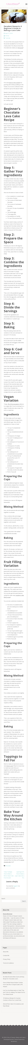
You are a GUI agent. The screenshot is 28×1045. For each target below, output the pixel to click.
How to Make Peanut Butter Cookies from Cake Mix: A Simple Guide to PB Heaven (13, 984)
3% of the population (13, 404)
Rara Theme (14, 1039)
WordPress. (14, 1041)
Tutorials (7, 38)
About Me (5, 951)
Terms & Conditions (8, 963)
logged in (15, 886)
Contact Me (6, 955)
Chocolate (8, 866)
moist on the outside (14, 82)
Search (3, 898)
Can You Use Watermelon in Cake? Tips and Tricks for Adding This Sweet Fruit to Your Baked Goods (14, 992)
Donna (7, 36)
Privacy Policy (6, 959)
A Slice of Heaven (10, 1037)
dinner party (9, 766)
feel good (20, 48)
